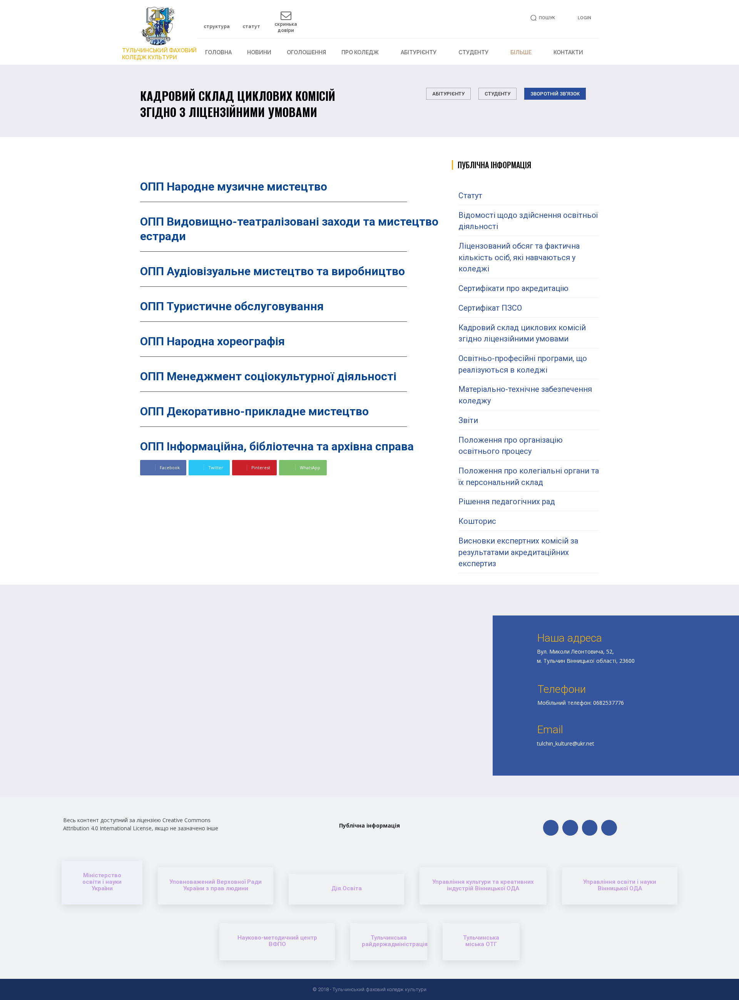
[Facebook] (551, 828)
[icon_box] (216, 23)
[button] (541, 17)
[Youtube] (609, 828)
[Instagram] (590, 828)
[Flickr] (570, 828)
